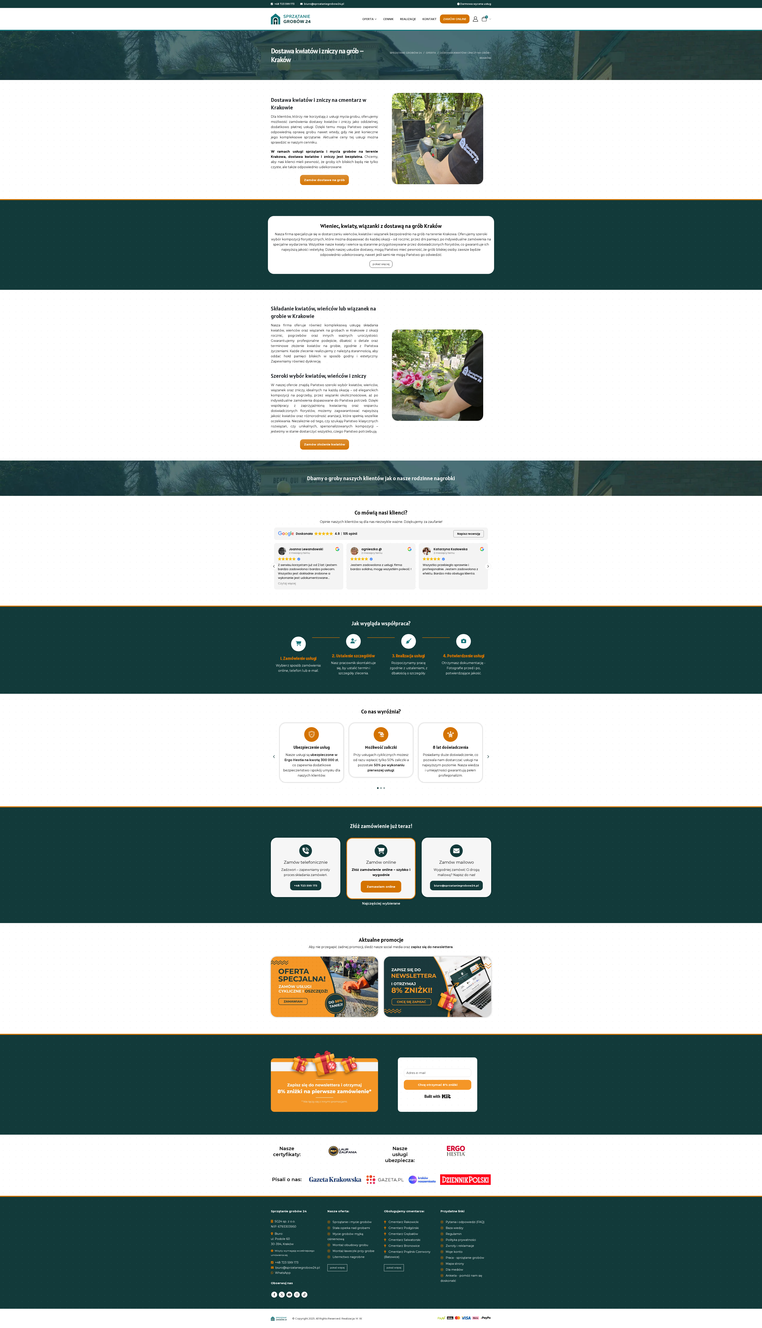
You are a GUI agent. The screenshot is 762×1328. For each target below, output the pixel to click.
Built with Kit (437, 1096)
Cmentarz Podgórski (403, 1228)
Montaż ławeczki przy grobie (353, 1251)
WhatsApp (282, 1273)
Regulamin (453, 1234)
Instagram (297, 1295)
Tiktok (304, 1295)
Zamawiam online (381, 887)
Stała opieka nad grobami (351, 1228)
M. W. (359, 1318)
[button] (488, 566)
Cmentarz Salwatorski (404, 1240)
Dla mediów (454, 1269)
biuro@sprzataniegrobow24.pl (323, 3)
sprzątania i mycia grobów (331, 151)
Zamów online (454, 19)
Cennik (388, 19)
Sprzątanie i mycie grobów (352, 1222)
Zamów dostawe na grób (324, 180)
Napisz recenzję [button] (468, 534)
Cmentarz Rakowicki (403, 1222)
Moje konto (454, 1252)
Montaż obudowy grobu (350, 1245)
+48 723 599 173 (284, 3)
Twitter (282, 1295)
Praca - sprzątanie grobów (464, 1258)
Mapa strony (454, 1263)
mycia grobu (350, 117)
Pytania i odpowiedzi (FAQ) (464, 1222)
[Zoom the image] (324, 959)
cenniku (310, 142)
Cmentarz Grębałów (403, 1234)
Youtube (289, 1295)
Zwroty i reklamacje (459, 1246)
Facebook (274, 1295)
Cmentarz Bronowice (404, 1246)
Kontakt (429, 19)
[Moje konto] (475, 19)
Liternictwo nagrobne (348, 1257)
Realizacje (408, 19)
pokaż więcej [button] (381, 264)
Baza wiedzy (454, 1228)
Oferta (368, 19)
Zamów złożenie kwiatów (324, 444)
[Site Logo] (291, 18)
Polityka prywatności (460, 1240)
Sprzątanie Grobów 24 (406, 52)
